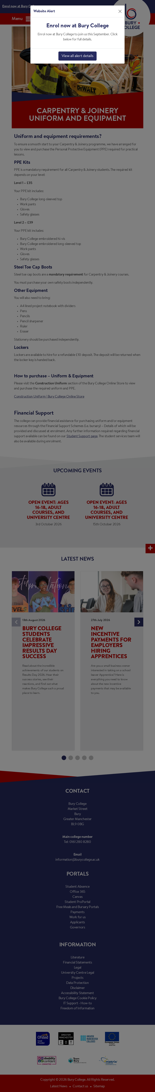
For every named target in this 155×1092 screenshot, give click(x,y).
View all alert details (77, 56)
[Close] (120, 11)
